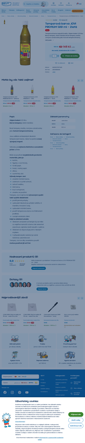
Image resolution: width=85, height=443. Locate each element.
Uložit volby (75, 420)
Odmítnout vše (76, 426)
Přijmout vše (76, 414)
